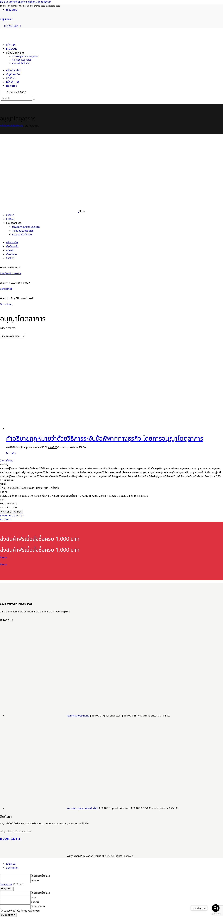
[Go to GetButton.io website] (216, 914)
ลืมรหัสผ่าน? (6, 884)
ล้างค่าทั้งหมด (6, 461)
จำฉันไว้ (20, 884)
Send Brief (6, 289)
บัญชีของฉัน (6, 19)
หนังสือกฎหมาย (15, 126)
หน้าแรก (4, 126)
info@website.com (10, 273)
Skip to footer (43, 2)
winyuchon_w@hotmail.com (15, 831)
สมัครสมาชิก (12, 868)
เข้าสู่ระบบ (10, 864)
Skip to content (8, 2)
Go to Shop (6, 304)
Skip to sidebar (26, 2)
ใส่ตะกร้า (11, 453)
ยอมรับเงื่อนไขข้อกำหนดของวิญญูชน (21, 911)
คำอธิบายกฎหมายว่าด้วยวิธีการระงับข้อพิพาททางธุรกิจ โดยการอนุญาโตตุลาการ (104, 439)
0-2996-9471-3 (10, 839)
